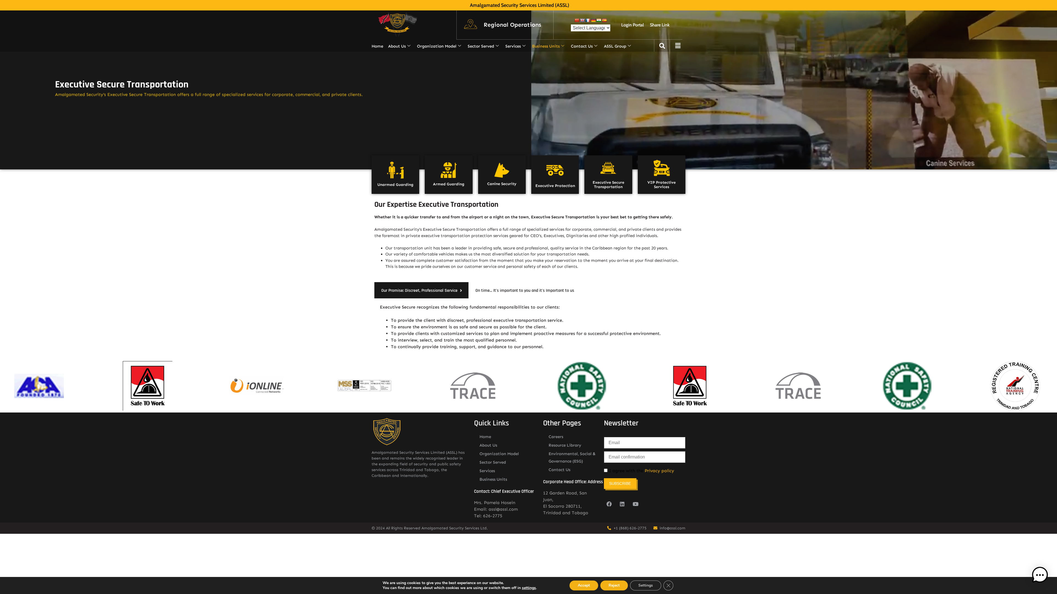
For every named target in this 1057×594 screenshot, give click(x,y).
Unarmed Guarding (395, 184)
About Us (397, 46)
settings (529, 587)
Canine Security (501, 184)
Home (377, 46)
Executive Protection (555, 185)
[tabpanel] (528, 327)
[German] (593, 20)
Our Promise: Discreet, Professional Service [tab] (419, 290)
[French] (587, 20)
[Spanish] (604, 20)
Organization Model (436, 46)
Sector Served (481, 46)
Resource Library (565, 445)
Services (513, 46)
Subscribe (620, 483)
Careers (556, 436)
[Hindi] (598, 20)
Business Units (546, 46)
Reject (614, 585)
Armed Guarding (448, 184)
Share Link (659, 25)
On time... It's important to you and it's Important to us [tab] (524, 290)
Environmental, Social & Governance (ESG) (572, 457)
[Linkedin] (622, 504)
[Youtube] (635, 504)
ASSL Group (615, 46)
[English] (582, 20)
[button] (512, 25)
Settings (645, 585)
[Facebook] (609, 504)
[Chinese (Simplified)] (576, 20)
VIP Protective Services (661, 184)
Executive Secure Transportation (608, 184)
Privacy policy (659, 470)
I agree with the (640, 471)
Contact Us (582, 46)
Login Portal (632, 25)
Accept (584, 585)
